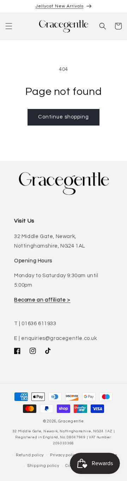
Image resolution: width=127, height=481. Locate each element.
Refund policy (30, 455)
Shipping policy (43, 466)
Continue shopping (63, 117)
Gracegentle (71, 421)
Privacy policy (64, 455)
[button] (9, 26)
